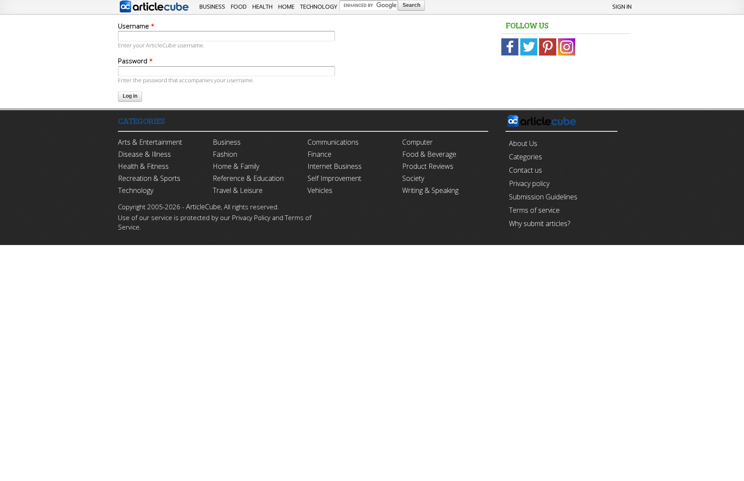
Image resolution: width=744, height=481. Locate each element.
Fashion (225, 154)
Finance (319, 154)
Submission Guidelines (543, 197)
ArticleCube (203, 206)
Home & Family (236, 166)
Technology (318, 6)
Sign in (622, 6)
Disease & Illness (144, 154)
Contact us (525, 170)
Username (136, 26)
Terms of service (534, 210)
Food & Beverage (429, 154)
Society (413, 178)
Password (135, 60)
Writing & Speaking (430, 190)
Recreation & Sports (149, 178)
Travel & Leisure (238, 190)
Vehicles (319, 190)
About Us (523, 143)
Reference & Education (248, 178)
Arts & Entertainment (150, 142)
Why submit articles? (539, 223)
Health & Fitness (143, 166)
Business (212, 6)
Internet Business (334, 166)
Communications (333, 142)
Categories (525, 156)
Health (262, 6)
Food (239, 6)
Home (286, 6)
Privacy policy (529, 183)
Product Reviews (427, 166)
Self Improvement (334, 178)
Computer (417, 142)
